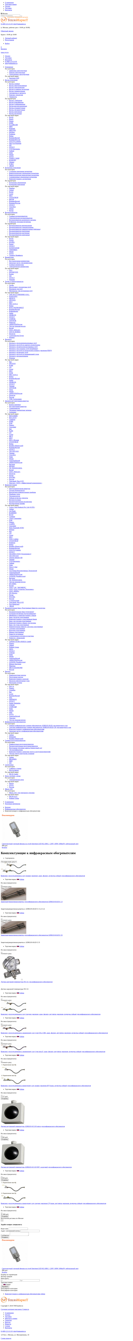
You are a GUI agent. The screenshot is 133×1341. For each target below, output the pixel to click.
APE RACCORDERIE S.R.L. (19, 294)
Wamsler (12, 279)
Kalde (11, 365)
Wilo (10, 712)
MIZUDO (12, 130)
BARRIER (13, 513)
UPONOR (12, 321)
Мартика (12, 666)
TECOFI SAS (14, 451)
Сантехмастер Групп (16, 335)
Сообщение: (5, 1235)
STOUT (12, 147)
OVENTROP (13, 197)
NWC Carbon (13, 539)
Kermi (11, 192)
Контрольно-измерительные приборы (22, 492)
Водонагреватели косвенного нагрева (22, 220)
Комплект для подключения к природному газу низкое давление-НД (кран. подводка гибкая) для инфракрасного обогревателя (46, 1086)
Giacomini (12, 427)
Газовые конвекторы (16, 265)
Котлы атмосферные (16, 102)
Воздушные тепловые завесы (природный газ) (25, 748)
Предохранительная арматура (19, 488)
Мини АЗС (9, 789)
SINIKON (12, 315)
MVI (10, 196)
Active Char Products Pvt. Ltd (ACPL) (22, 507)
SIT (10, 145)
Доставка (8, 8)
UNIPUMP (13, 707)
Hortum (11, 530)
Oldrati (11, 645)
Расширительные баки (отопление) (21, 612)
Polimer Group (14, 647)
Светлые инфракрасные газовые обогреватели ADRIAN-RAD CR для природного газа (40, 727)
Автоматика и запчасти (17, 93)
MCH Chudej (13, 774)
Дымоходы (13, 97)
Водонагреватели (11, 212)
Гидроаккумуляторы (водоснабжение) (22, 613)
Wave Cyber (13, 567)
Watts (11, 153)
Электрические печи (16, 780)
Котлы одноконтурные (17, 108)
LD (10, 367)
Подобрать (5, 1286)
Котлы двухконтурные (17, 110)
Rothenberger (13, 311)
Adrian (11, 509)
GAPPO (12, 524)
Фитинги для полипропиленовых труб (23, 343)
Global (11, 190)
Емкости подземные (16, 634)
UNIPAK (12, 319)
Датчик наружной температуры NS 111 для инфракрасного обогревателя (26, 982)
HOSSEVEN (13, 272)
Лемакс (11, 162)
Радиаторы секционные (17, 182)
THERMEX (13, 250)
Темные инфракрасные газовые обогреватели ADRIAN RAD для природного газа (38, 725)
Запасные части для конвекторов (20, 263)
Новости (8, 1324)
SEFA (11, 649)
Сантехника (9, 765)
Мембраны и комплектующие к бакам (22, 615)
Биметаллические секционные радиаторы (24, 173)
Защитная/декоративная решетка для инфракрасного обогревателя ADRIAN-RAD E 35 (32, 935)
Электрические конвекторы (19, 266)
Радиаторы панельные (17, 184)
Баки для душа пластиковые (19, 625)
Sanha (11, 313)
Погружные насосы (16, 677)
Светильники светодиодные (19, 74)
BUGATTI (12, 418)
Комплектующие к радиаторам (20, 179)
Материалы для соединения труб (20, 291)
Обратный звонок (7, 31)
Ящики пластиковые (16, 632)
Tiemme (11, 386)
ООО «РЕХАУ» (14, 330)
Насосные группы (15, 683)
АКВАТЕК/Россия (15, 324)
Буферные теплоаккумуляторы (20, 222)
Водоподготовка (15, 500)
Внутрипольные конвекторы (19, 261)
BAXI (11, 117)
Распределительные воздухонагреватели (23, 746)
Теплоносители (14, 496)
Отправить (5, 1237)
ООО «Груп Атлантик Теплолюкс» (21, 589)
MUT (11, 436)
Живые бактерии (15, 664)
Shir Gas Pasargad (15, 143)
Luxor (11, 194)
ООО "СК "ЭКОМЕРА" (17, 587)
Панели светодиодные (17, 72)
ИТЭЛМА (12, 584)
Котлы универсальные (17, 91)
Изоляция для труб (15, 289)
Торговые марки (11, 4)
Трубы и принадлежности (14, 281)
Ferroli (11, 240)
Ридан (11, 210)
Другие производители (17, 326)
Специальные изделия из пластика (21, 636)
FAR (10, 423)
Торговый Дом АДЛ (16, 481)
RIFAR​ (11, 199)
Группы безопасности (17, 490)
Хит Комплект (14, 604)
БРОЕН (12, 466)
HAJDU (12, 242)
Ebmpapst (12, 737)
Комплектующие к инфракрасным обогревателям (26, 729)
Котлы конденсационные (18, 106)
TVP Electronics (14, 149)
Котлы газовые (14, 84)
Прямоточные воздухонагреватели (21, 744)
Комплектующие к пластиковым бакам (23, 619)
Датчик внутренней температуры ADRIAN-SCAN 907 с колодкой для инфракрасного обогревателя (36, 1167)
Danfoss (12, 188)
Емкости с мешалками (17, 638)
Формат (12, 337)
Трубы (11, 285)
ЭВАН (11, 166)
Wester (11, 154)
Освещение (9, 67)
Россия (11, 397)
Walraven (12, 322)
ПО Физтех (13, 593)
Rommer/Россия (14, 140)
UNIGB (12, 653)
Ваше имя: (4, 1229)
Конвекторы (9, 257)
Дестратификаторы (16, 750)
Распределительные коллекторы (20, 502)
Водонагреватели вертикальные (20, 225)
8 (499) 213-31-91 (7, 24)
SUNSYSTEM (14, 248)
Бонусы (7, 1322)
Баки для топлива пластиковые (20, 621)
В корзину (5, 1098)
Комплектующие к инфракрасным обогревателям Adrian (25, 1294)
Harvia (11, 783)
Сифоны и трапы (15, 768)
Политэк (12, 334)
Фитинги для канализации (18, 356)
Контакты (8, 10)
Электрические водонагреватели (20, 218)
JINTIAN (12, 300)
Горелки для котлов (16, 95)
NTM (11, 373)
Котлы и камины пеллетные (19, 89)
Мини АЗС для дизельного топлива (21, 793)
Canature (12, 516)
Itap (10, 362)
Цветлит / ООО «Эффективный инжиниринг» (25, 483)
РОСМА (12, 477)
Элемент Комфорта (16, 255)
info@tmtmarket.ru (19, 24)
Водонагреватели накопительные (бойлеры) (24, 229)
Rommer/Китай (14, 138)
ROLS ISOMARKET (16, 307)
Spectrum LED (14, 78)
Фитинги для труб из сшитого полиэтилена (24, 345)
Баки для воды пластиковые (19, 617)
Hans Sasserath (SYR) (16, 528)
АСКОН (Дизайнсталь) (17, 576)
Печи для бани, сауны (12, 776)
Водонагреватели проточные (19, 231)
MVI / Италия (14, 440)
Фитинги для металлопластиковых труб (23, 347)
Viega (11, 390)
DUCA (11, 686)
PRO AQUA (13, 304)
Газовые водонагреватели (18, 216)
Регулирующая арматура (17, 406)
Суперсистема (14, 600)
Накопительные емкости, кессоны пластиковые (26, 627)
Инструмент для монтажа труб (20, 287)
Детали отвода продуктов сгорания (21, 753)
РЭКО (11, 164)
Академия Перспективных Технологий (23, 571)
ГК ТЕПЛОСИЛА (15, 468)
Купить (4, 847)
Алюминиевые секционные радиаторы (23, 177)
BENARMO (13, 416)
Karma (11, 274)
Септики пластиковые (17, 628)
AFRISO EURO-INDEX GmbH (20, 641)
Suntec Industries (14, 703)
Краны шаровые (15, 405)
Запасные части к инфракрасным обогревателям (26, 731)
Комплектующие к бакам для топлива (22, 623)
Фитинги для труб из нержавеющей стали (24, 354)
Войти (7, 43)
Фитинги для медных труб (18, 352)
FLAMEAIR (13, 125)
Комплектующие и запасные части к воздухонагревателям (29, 752)
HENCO (12, 298)
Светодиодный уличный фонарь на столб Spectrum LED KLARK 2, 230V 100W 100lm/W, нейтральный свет (40, 844)
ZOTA (11, 156)
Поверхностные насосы (17, 675)
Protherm (12, 134)
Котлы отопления (11, 80)
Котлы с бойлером (15, 100)
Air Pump (12, 511)
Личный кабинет (11, 38)
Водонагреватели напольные (19, 235)
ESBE (11, 123)
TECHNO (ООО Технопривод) (20, 554)
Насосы (7, 671)
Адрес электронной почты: (10, 1231)
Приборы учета (14, 494)
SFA (10, 697)
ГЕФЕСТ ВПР (14, 158)
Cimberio (12, 419)
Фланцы (12, 358)
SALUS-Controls (15, 141)
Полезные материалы (12, 804)
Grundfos (12, 690)
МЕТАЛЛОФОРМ (15, 668)
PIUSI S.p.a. (13, 796)
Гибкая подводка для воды (18, 498)
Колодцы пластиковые (17, 630)
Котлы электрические (17, 87)
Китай (11, 328)
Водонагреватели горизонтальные (21, 227)
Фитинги (8, 339)
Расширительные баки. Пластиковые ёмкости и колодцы (25, 608)
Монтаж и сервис (11, 1318)
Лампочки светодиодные (18, 71)
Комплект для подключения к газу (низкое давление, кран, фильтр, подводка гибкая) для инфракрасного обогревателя (43, 876)
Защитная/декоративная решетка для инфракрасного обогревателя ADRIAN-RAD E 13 (32, 902)
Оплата (7, 6)
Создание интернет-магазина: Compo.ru (15, 1309)
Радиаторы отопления (13, 168)
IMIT (11, 126)
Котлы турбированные (17, 104)
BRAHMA (13, 759)
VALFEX (12, 207)
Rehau (11, 136)
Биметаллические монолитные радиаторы (24, 175)
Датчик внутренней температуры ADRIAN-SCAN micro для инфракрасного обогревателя (33, 1126)
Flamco (11, 425)
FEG (10, 270)
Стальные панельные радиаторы (20, 171)
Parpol (11, 244)
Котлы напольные (15, 112)
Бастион (12, 464)
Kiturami (12, 128)
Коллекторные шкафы (17, 503)
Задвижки (12, 412)
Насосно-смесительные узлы (19, 681)
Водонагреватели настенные (19, 233)
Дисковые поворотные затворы (20, 410)
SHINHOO (13, 699)
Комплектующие (11, 485)
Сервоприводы (14, 408)
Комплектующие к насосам (18, 679)
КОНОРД (12, 160)
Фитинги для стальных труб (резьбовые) (23, 349)
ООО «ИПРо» (14, 591)
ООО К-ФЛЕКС (15, 332)
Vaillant (11, 151)
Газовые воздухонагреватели (15, 740)
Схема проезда (6, 1338)
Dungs (11, 121)
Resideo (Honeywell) (16, 446)
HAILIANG (13, 296)
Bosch (11, 119)
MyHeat (12, 132)
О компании (9, 2)
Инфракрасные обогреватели (15, 722)
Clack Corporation (15, 518)
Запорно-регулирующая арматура (17, 401)
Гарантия (8, 1320)
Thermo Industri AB (15, 557)
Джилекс (12, 718)
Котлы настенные (15, 113)
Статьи (7, 1326)
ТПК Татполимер (15, 399)
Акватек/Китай (14, 460)
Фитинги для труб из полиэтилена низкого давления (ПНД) (30, 350)
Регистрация (9, 40)
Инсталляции (14, 770)
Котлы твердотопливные (18, 85)
